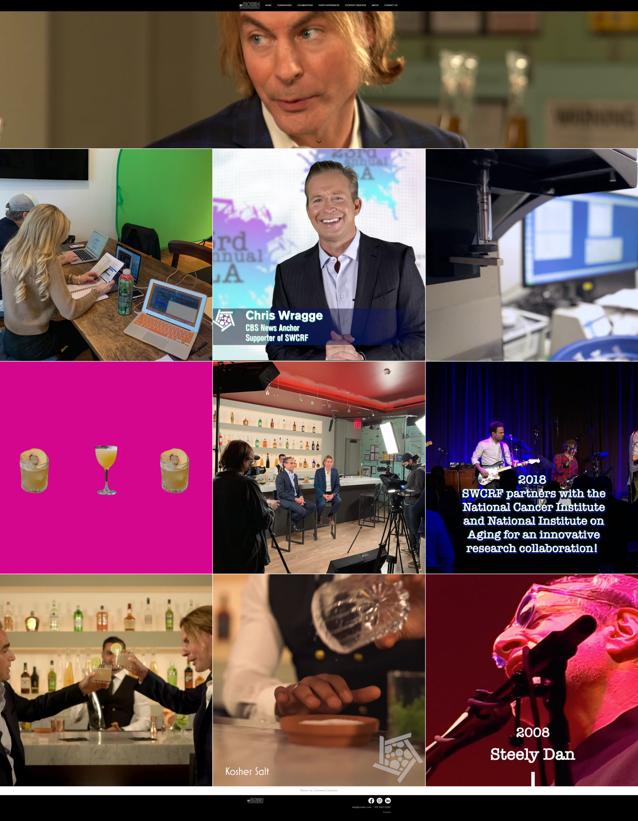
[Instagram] (379, 801)
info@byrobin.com (361, 807)
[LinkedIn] (388, 801)
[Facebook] (371, 801)
